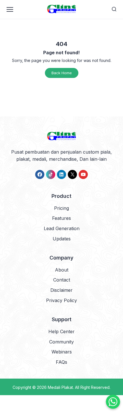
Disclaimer (61, 290)
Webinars (61, 352)
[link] (39, 174)
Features (61, 218)
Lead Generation (62, 228)
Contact (61, 280)
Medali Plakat (60, 387)
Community (61, 342)
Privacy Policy (61, 300)
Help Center (61, 331)
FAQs (61, 362)
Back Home (61, 73)
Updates (62, 239)
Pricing (61, 208)
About (61, 270)
